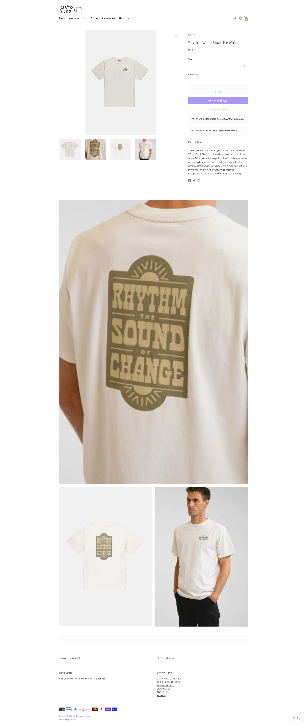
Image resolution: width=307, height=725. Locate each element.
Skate (94, 18)
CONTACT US (164, 688)
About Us (123, 18)
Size (190, 59)
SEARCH (161, 695)
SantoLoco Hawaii (83, 716)
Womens (74, 18)
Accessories (108, 18)
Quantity (193, 74)
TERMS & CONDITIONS (168, 682)
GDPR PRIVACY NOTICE (169, 678)
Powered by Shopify (67, 719)
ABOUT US (162, 692)
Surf (85, 18)
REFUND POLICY (165, 685)
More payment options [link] (218, 108)
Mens (62, 18)
